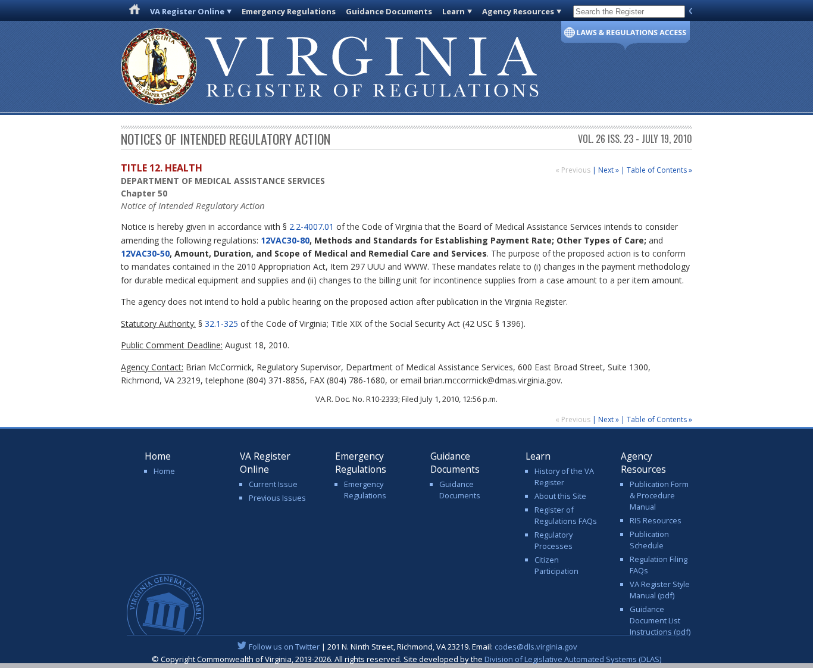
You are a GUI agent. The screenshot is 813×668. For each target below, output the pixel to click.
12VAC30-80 (285, 240)
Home (164, 471)
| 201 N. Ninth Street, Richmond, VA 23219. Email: (413, 646)
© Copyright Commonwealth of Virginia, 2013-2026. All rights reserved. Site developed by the (406, 659)
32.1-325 (221, 323)
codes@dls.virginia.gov (536, 646)
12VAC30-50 (145, 253)
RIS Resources (655, 520)
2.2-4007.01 (311, 226)
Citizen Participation (556, 565)
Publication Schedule (649, 540)
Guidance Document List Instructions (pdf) (660, 620)
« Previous (573, 170)
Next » (608, 170)
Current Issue (273, 484)
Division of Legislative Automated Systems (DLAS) (572, 659)
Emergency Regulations (289, 11)
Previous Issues (277, 497)
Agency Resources (518, 11)
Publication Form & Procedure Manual (659, 495)
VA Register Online (187, 11)
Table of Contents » (659, 170)
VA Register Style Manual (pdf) (660, 590)
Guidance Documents (389, 11)
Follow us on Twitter (284, 646)
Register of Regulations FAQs (565, 515)
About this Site (560, 496)
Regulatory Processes (553, 540)
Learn (453, 11)
